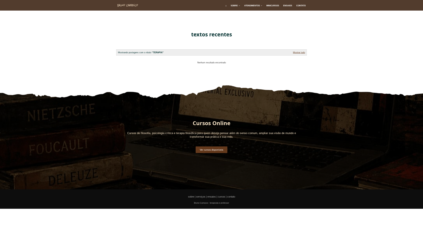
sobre (191, 196)
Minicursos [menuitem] (272, 5)
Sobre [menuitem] (234, 5)
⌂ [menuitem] (226, 5)
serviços (200, 196)
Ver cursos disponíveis (211, 149)
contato (231, 196)
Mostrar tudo (299, 52)
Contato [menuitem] (301, 5)
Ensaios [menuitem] (287, 5)
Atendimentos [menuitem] (252, 5)
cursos (221, 196)
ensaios (211, 196)
